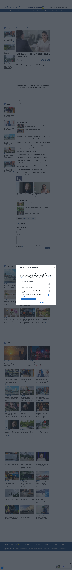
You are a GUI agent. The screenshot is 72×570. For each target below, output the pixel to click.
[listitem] (36, 281)
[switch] (49, 284)
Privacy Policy (42, 302)
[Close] (54, 267)
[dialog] (36, 285)
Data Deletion (30, 302)
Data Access (36, 302)
